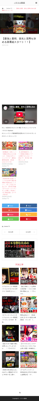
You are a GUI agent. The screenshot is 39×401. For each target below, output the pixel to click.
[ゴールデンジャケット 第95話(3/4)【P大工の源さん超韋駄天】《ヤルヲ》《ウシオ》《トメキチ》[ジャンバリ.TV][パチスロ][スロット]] (28, 359)
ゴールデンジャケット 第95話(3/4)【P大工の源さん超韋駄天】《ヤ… (28, 372)
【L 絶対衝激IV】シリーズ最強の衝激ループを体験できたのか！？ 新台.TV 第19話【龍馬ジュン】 (26, 156)
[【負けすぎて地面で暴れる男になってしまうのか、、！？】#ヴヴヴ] (10, 333)
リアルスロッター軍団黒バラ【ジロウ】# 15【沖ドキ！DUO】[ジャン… (9, 289)
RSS (19, 392)
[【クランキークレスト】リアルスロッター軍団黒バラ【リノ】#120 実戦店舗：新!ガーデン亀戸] (10, 304)
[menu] (36, 3)
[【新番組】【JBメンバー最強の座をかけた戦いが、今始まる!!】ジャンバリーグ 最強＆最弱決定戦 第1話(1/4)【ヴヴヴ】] (9, 146)
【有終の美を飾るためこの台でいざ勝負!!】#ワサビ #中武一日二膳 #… (10, 372)
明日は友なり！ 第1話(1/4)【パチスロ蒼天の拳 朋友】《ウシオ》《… (28, 317)
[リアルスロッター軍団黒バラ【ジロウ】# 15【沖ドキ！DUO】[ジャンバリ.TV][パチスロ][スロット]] (10, 276)
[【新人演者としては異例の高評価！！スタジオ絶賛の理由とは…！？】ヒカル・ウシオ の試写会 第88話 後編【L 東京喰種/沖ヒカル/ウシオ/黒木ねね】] (28, 276)
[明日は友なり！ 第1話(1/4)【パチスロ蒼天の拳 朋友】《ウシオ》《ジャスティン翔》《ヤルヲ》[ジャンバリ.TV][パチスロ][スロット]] (28, 304)
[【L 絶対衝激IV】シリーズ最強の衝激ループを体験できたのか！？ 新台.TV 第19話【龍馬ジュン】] (25, 146)
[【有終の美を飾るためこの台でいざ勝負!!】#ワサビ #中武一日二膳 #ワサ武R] (10, 359)
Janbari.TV (9, 8)
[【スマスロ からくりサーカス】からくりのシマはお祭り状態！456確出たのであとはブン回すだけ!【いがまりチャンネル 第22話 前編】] (28, 333)
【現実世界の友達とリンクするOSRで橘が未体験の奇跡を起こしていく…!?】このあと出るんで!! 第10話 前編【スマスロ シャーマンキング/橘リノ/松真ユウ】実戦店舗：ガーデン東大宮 (9, 186)
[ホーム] (2, 8)
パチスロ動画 (19, 3)
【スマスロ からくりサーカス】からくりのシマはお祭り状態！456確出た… (28, 346)
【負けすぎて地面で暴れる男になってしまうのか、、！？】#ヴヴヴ (9, 346)
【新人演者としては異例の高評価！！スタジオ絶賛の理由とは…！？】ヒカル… (28, 290)
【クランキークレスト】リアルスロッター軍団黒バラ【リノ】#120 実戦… (9, 318)
